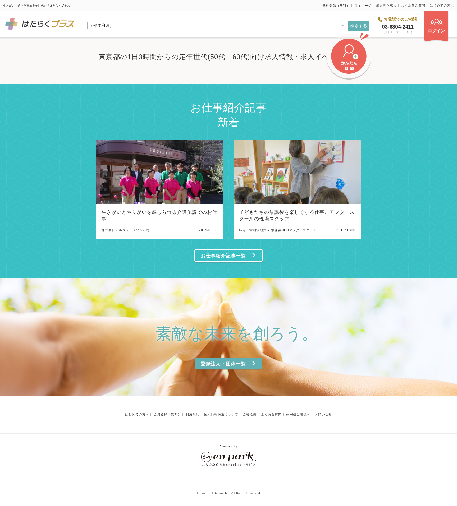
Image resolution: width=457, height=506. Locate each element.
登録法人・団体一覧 (223, 363)
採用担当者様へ (298, 414)
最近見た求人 (386, 5)
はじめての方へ (442, 5)
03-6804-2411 (397, 27)
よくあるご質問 (413, 5)
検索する (358, 26)
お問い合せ (323, 414)
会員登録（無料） (167, 414)
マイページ (363, 5)
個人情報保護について (221, 414)
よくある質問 (271, 414)
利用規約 (192, 414)
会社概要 (250, 414)
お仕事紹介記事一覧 (223, 255)
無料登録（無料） (336, 5)
